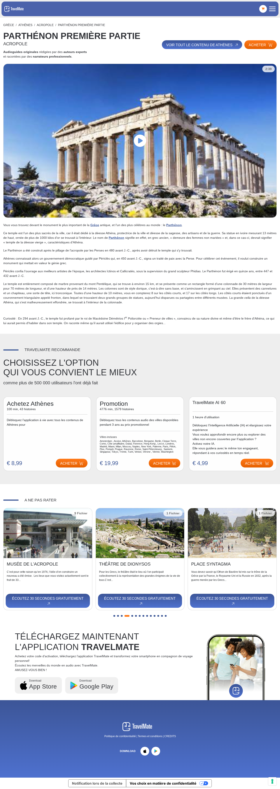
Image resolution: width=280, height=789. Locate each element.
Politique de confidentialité (120, 736)
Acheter (258, 45)
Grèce (8, 25)
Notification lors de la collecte (97, 783)
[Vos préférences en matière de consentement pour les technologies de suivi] (272, 781)
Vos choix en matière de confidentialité (163, 783)
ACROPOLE (45, 25)
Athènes (25, 25)
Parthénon (174, 225)
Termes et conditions (150, 736)
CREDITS (170, 736)
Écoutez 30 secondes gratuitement (48, 598)
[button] (114, 616)
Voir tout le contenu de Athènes (199, 45)
